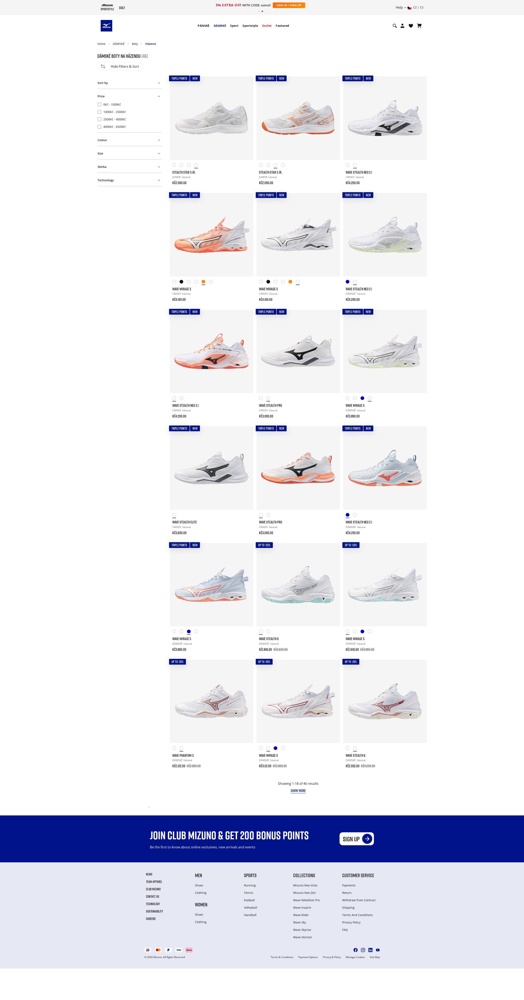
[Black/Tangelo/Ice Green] (183, 282)
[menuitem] (203, 25)
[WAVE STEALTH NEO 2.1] (385, 118)
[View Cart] (419, 25)
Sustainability (154, 911)
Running (250, 885)
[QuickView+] (246, 94)
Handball (250, 915)
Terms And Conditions (357, 915)
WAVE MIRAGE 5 (181, 289)
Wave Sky (299, 922)
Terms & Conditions (282, 957)
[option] (129, 104)
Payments (349, 885)
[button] (129, 82)
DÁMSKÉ (220, 26)
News (149, 874)
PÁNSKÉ (203, 26)
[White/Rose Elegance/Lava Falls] (183, 165)
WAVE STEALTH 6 (269, 638)
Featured (282, 26)
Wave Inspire (302, 907)
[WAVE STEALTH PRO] (298, 351)
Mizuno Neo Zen (304, 893)
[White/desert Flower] (190, 165)
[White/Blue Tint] (349, 398)
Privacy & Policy (332, 957)
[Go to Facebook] (356, 950)
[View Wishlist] (411, 25)
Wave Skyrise (302, 930)
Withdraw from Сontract (359, 900)
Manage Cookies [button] (355, 957)
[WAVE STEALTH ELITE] (211, 468)
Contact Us (152, 896)
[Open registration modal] (402, 25)
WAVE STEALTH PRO (270, 405)
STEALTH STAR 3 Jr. (183, 172)
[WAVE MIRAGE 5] (211, 234)
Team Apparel (154, 882)
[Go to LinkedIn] (370, 950)
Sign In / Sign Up (289, 5)
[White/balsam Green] (371, 398)
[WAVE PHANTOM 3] (211, 701)
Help (399, 7)
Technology (153, 904)
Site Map (375, 957)
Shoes (199, 885)
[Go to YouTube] (378, 950)
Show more (298, 790)
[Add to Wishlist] (246, 83)
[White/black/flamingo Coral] (349, 165)
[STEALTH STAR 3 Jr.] (211, 118)
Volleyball (250, 907)
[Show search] (394, 25)
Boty (135, 44)
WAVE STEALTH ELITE (184, 522)
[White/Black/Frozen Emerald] (176, 282)
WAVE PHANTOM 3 (183, 755)
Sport (234, 26)
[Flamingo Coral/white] (205, 282)
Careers (151, 919)
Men (198, 875)
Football (249, 900)
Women (201, 904)
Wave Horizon (302, 937)
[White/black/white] (270, 398)
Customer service (358, 875)
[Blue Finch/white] (364, 398)
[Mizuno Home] (107, 7)
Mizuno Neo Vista (305, 885)
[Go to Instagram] (363, 950)
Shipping (348, 907)
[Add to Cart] (246, 180)
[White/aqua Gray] (357, 282)
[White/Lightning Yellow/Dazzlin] (190, 282)
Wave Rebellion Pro (306, 900)
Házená (150, 44)
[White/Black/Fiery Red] (176, 165)
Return (347, 893)
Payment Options (308, 957)
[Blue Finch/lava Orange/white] (349, 282)
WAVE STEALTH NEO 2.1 (359, 172)
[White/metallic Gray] (176, 515)
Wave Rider (301, 915)
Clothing (201, 893)
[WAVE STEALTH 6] (298, 584)
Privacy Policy (351, 922)
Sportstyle (250, 26)
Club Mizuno (153, 889)
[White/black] (357, 165)
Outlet (267, 26)
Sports (250, 875)
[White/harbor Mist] (198, 165)
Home (101, 44)
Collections (304, 875)
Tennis (248, 893)
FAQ (345, 930)
